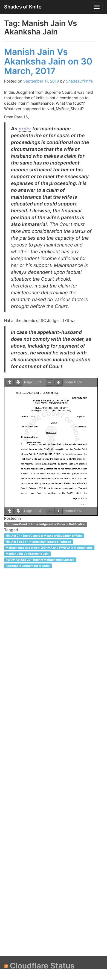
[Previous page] (9, 382)
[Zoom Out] (50, 382)
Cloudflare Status (42, 965)
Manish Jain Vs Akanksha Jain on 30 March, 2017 (48, 61)
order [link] (25, 128)
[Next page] (18, 382)
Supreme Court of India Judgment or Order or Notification (45, 524)
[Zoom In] (58, 382)
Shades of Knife (23, 7)
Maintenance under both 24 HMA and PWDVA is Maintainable (49, 548)
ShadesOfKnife (79, 81)
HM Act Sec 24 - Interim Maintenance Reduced (38, 542)
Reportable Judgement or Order (28, 566)
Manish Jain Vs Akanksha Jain (27, 554)
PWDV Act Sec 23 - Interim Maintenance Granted (40, 560)
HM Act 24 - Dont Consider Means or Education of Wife (44, 536)
